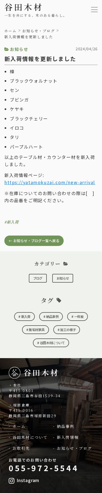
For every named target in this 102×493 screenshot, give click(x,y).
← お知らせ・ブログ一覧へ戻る (34, 240)
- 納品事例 (64, 426)
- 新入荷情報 (66, 437)
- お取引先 (19, 448)
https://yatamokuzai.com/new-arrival (49, 182)
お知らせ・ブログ (38, 30)
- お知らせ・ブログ (72, 448)
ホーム (10, 30)
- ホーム (17, 426)
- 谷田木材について (28, 437)
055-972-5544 (44, 468)
